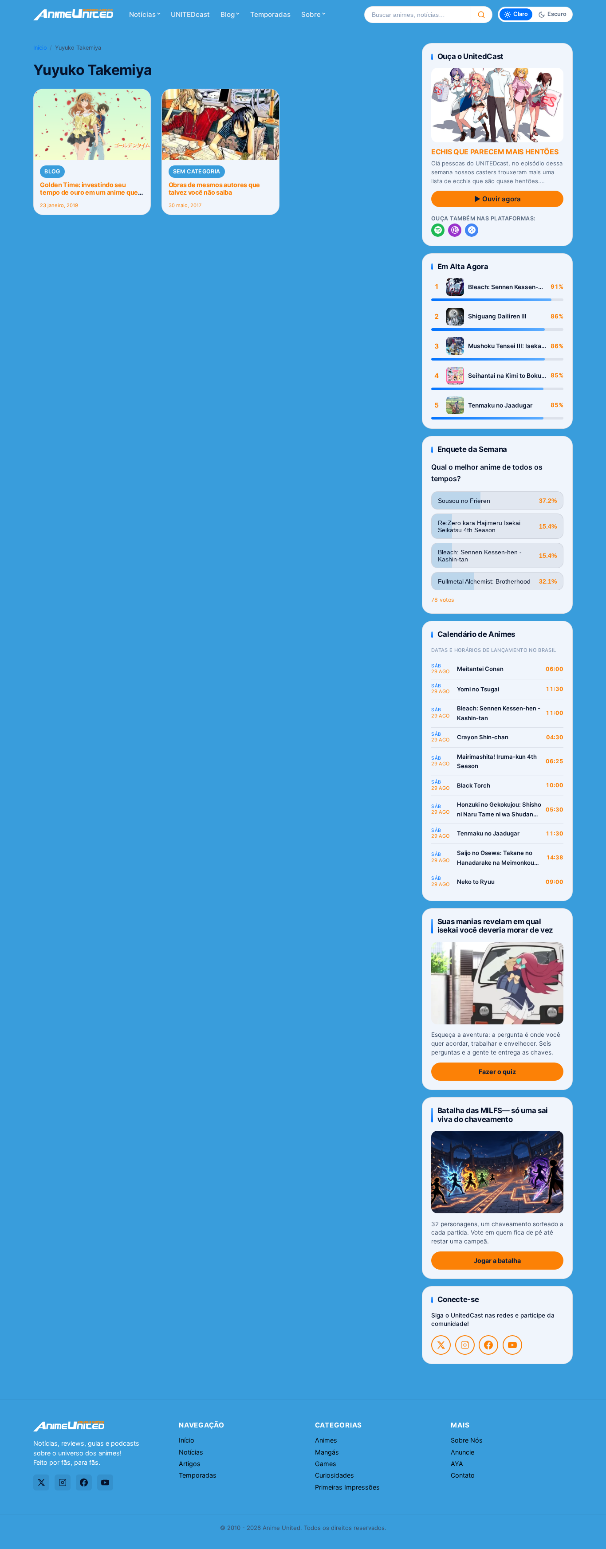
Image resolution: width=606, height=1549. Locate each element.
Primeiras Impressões (347, 1487)
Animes (326, 1440)
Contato (463, 1475)
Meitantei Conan (480, 668)
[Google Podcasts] (471, 230)
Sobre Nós (467, 1440)
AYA (457, 1463)
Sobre (311, 14)
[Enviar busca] (481, 14)
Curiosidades (334, 1475)
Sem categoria (196, 171)
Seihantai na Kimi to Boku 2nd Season (504, 376)
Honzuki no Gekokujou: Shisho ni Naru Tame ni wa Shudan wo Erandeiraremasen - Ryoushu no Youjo (499, 810)
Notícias (142, 14)
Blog (227, 14)
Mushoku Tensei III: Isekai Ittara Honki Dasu (505, 346)
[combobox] (417, 14)
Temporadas (270, 14)
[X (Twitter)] (441, 1345)
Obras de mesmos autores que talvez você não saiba (214, 188)
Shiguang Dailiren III (497, 316)
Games (325, 1463)
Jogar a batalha (497, 1260)
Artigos (190, 1463)
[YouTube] (512, 1345)
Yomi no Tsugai (478, 689)
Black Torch (473, 785)
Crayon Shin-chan (482, 737)
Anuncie (462, 1452)
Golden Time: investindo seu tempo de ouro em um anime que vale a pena (89, 192)
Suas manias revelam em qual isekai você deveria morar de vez (495, 925)
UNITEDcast (190, 14)
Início (40, 47)
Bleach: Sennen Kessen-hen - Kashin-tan (503, 287)
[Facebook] (488, 1345)
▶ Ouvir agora (497, 199)
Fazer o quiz (497, 1071)
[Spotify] (438, 230)
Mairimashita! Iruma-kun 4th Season (497, 761)
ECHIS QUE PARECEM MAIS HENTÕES (494, 151)
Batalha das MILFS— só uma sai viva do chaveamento (492, 1114)
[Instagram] (465, 1345)
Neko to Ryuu (476, 881)
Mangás (327, 1452)
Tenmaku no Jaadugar (500, 405)
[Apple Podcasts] (454, 230)
